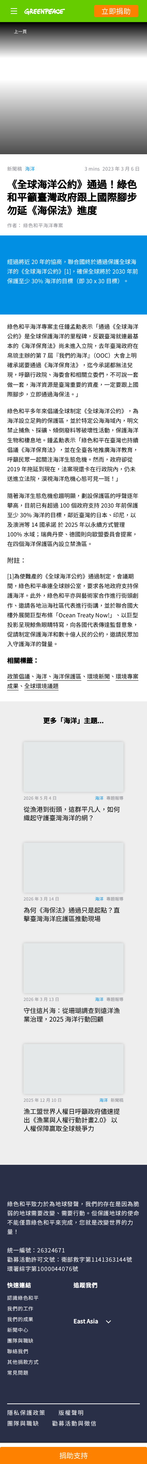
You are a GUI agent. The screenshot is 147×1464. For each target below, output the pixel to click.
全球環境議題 (41, 685)
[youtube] (120, 1297)
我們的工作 (20, 1308)
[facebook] (79, 1297)
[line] (106, 1297)
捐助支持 (73, 1455)
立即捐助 (116, 11)
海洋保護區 (67, 676)
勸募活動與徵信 (74, 1423)
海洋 (30, 168)
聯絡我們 (17, 1351)
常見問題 (17, 1372)
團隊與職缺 (20, 1340)
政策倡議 (18, 676)
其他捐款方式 (23, 1361)
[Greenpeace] (44, 19)
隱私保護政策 (26, 1412)
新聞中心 (17, 1329)
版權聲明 (71, 1412)
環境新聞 (98, 676)
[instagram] (92, 1297)
